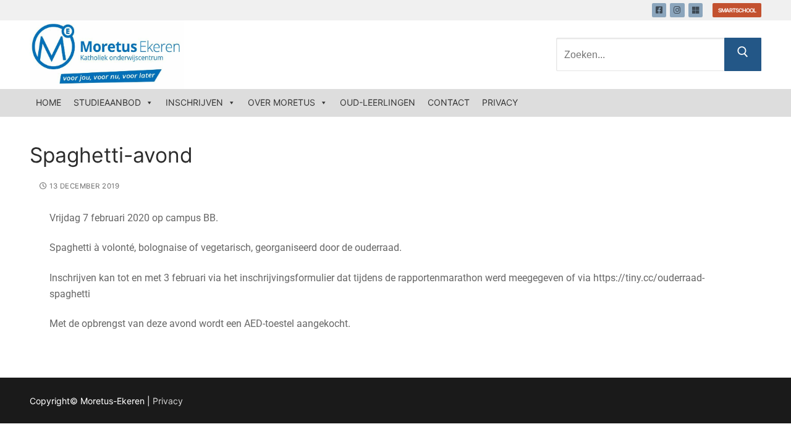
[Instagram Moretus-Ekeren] (677, 10)
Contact (449, 102)
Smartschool (737, 10)
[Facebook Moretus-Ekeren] (659, 10)
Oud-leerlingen (377, 102)
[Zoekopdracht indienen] (742, 54)
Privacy (500, 102)
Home (48, 102)
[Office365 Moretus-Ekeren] (695, 10)
